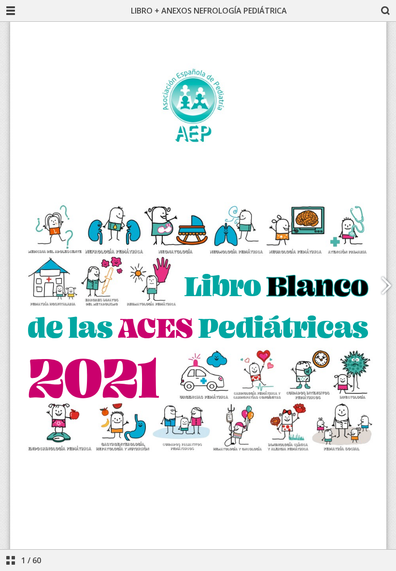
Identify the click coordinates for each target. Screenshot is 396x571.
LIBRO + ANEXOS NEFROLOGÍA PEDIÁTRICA (209, 10)
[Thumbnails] (10, 560)
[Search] (385, 10)
